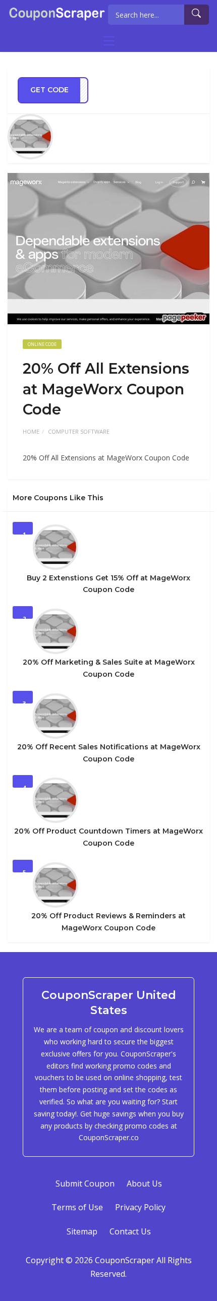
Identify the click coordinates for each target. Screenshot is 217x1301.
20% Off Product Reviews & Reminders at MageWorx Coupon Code (108, 921)
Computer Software (79, 431)
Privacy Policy (140, 1207)
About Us (144, 1183)
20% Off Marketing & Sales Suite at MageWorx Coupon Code (109, 668)
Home (31, 431)
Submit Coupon (85, 1183)
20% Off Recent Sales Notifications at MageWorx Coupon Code (108, 752)
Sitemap (82, 1231)
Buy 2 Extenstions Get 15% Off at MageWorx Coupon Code (108, 584)
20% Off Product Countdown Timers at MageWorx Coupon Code (108, 837)
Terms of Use (77, 1207)
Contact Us (130, 1231)
